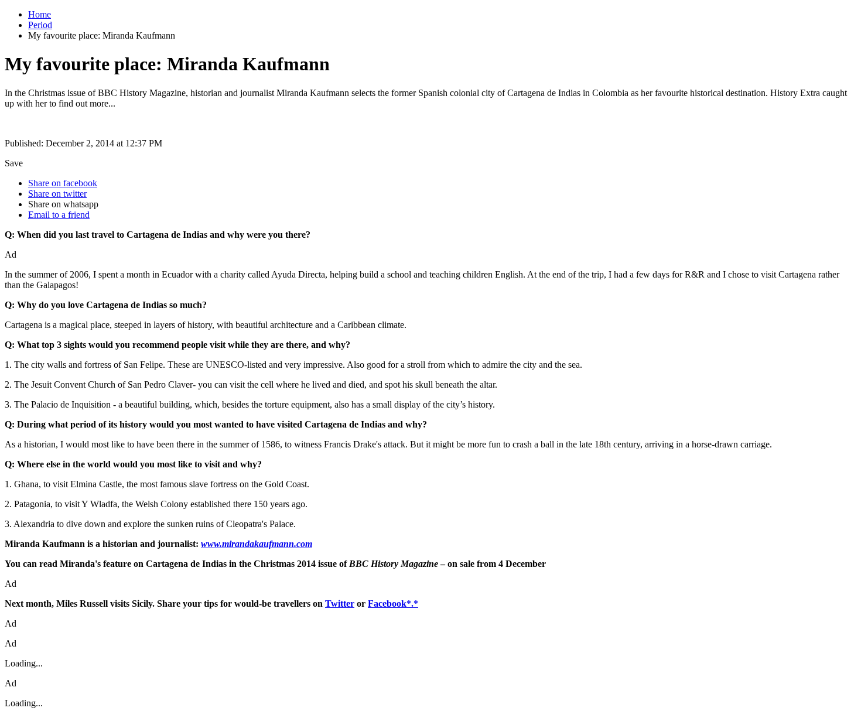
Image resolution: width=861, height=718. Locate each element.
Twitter (339, 603)
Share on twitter (57, 194)
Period (40, 25)
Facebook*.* (393, 603)
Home (39, 14)
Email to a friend (59, 215)
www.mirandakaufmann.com (256, 544)
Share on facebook (62, 183)
